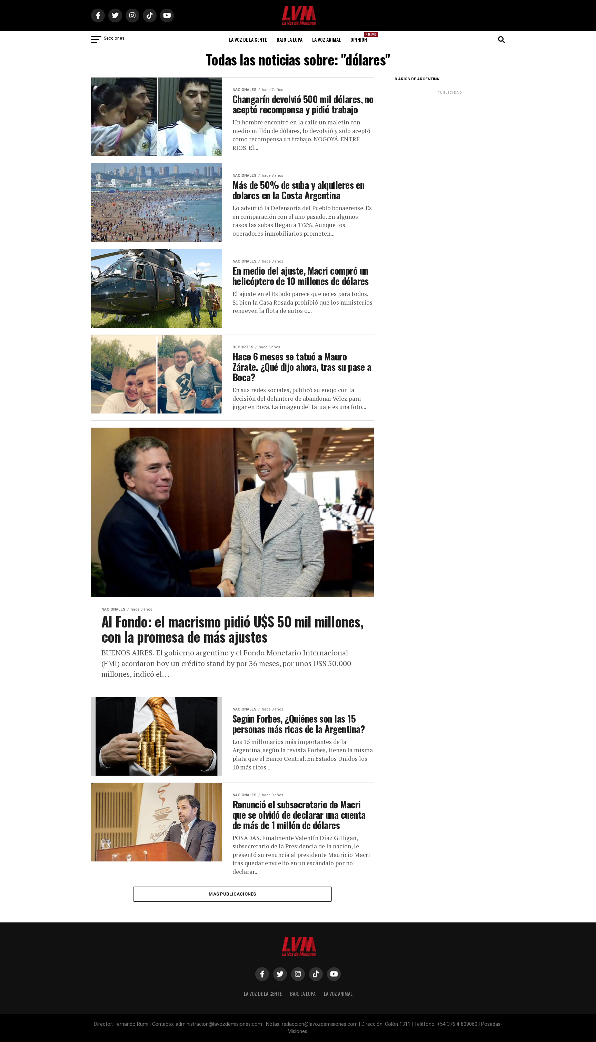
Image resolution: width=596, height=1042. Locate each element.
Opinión (360, 37)
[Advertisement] (449, 139)
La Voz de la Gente (248, 39)
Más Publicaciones (232, 894)
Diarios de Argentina (417, 79)
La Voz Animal (326, 39)
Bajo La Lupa (289, 39)
